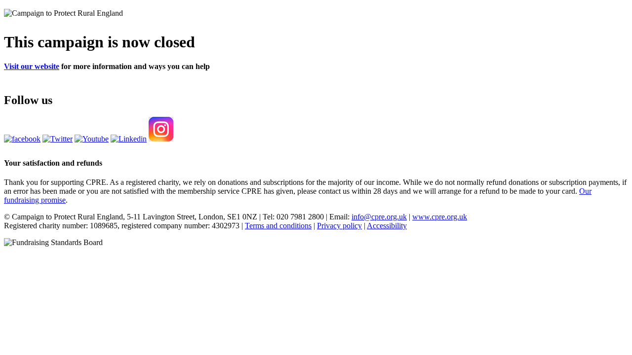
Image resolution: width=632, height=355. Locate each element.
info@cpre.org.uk (379, 217)
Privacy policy (339, 225)
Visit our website (31, 66)
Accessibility (387, 225)
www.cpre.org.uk (439, 217)
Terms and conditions (278, 225)
